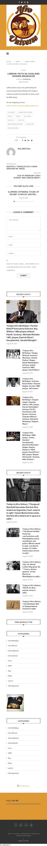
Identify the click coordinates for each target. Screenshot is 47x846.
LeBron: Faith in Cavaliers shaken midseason (22, 106)
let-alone (27, 116)
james (18, 116)
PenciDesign (27, 835)
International (13, 656)
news (10, 661)
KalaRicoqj (27, 79)
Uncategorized (13, 686)
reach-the (29, 124)
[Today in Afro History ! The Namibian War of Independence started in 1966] (13, 605)
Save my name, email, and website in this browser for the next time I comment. (22, 267)
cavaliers (11, 112)
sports (18, 61)
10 (32, 201)
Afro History (12, 645)
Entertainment (13, 651)
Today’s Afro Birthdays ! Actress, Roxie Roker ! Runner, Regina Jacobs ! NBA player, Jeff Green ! (31, 384)
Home (8, 61)
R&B (10, 666)
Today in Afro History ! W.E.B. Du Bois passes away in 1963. (31, 589)
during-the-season (25, 112)
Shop (10, 676)
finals (10, 116)
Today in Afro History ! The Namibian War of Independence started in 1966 (31, 605)
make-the (11, 120)
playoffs (21, 120)
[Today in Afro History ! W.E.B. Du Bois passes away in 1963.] (13, 588)
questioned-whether (15, 124)
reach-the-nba (13, 128)
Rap (9, 671)
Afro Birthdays (13, 641)
